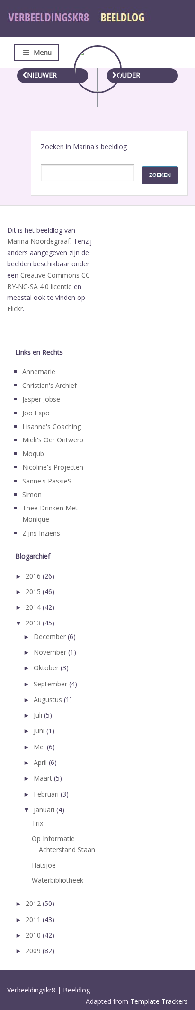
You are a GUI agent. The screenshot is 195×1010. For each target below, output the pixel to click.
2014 (34, 607)
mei (40, 746)
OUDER (128, 74)
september (51, 683)
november (51, 652)
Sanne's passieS (46, 480)
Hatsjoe (44, 865)
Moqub (33, 453)
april (41, 762)
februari (47, 794)
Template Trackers (159, 1001)
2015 (34, 591)
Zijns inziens (41, 532)
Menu (43, 52)
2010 (34, 935)
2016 (34, 575)
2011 (34, 919)
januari (45, 809)
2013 (34, 622)
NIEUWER (42, 74)
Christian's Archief (49, 385)
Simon (32, 494)
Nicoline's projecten (52, 467)
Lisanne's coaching (51, 426)
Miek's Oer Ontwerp (52, 439)
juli (39, 715)
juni (40, 730)
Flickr (15, 308)
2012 (34, 903)
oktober (47, 667)
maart (44, 777)
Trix (37, 822)
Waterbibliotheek (57, 880)
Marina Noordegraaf (38, 241)
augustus (49, 699)
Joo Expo (36, 412)
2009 (34, 950)
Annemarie (38, 371)
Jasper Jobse (41, 399)
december (51, 636)
